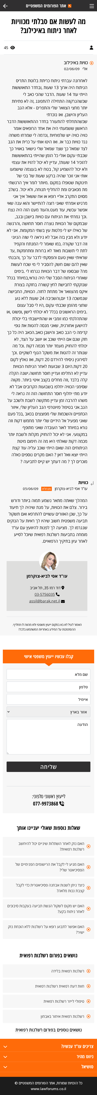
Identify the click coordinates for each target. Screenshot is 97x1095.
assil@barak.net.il (44, 601)
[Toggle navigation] (91, 5)
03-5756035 (45, 594)
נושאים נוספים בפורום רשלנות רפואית (48, 1030)
